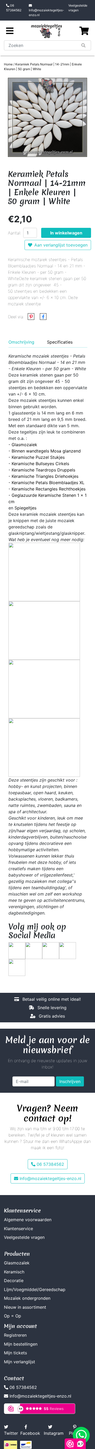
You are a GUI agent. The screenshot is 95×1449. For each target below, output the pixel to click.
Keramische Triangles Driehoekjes (45, 476)
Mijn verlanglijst (19, 1361)
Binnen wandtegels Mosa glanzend (46, 451)
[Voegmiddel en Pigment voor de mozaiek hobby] (44, 688)
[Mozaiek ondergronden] (44, 747)
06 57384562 (13, 7)
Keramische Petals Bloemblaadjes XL (48, 482)
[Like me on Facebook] (33, 950)
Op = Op (12, 1315)
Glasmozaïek (17, 1262)
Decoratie (13, 1280)
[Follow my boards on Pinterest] (50, 950)
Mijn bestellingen (20, 1344)
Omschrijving (21, 342)
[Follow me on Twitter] (16, 950)
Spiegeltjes (25, 508)
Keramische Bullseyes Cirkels (40, 463)
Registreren (15, 1335)
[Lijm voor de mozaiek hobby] (44, 630)
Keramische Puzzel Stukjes (38, 457)
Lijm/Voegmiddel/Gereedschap (34, 1289)
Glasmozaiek (24, 444)
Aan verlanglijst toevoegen (61, 245)
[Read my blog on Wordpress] (16, 967)
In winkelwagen (66, 232)
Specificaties (60, 342)
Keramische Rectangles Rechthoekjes (49, 489)
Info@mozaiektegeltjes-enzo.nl (46, 12)
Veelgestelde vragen (77, 7)
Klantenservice (18, 1228)
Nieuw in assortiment (25, 1307)
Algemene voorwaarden (27, 1219)
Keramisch (14, 1271)
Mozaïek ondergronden (27, 1298)
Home (8, 64)
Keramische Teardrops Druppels (43, 470)
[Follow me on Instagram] (67, 950)
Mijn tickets (15, 1352)
